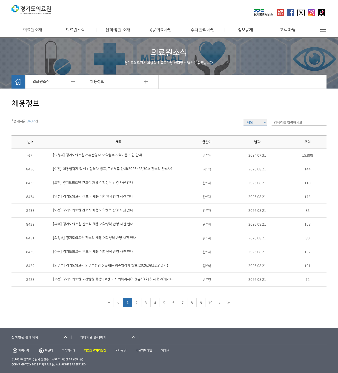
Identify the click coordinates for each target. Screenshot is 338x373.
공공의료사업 (160, 30)
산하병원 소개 (117, 30)
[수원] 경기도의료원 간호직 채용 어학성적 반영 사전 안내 (93, 251)
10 (210, 303)
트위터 (49, 350)
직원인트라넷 (144, 350)
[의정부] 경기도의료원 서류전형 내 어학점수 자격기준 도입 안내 (97, 155)
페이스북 (23, 350)
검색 (324, 324)
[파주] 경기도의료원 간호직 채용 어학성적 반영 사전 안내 (93, 224)
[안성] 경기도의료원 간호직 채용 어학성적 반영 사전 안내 (93, 196)
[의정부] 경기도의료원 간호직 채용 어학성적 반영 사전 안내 (94, 238)
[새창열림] (263, 13)
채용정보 (97, 82)
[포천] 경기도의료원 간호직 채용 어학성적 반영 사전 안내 (93, 182)
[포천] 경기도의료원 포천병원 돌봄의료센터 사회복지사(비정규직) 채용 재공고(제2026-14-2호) (113, 279)
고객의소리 (68, 350)
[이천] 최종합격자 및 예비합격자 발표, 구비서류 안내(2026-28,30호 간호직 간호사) (112, 169)
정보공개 (245, 30)
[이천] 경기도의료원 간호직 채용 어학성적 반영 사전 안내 (93, 210)
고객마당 (288, 30)
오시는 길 (121, 350)
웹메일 (165, 350)
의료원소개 (32, 30)
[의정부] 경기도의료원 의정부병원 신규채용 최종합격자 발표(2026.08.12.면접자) (110, 265)
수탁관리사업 (203, 30)
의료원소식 (75, 30)
